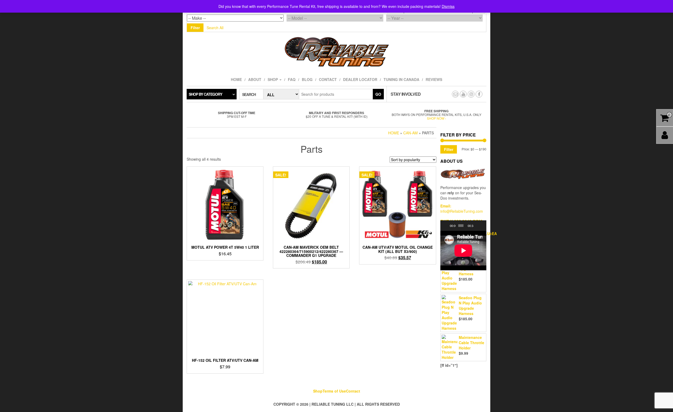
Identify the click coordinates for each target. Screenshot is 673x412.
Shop (273, 79)
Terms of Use (334, 391)
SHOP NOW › (436, 118)
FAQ (291, 79)
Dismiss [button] (448, 6)
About (254, 79)
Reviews (434, 79)
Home (236, 79)
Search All (215, 27)
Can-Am (410, 132)
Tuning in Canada (401, 79)
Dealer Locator (360, 79)
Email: (445, 205)
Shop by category (205, 94)
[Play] (447, 225)
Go (378, 94)
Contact (328, 79)
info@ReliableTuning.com (461, 211)
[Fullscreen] (482, 225)
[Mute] (477, 225)
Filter (195, 27)
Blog (307, 79)
